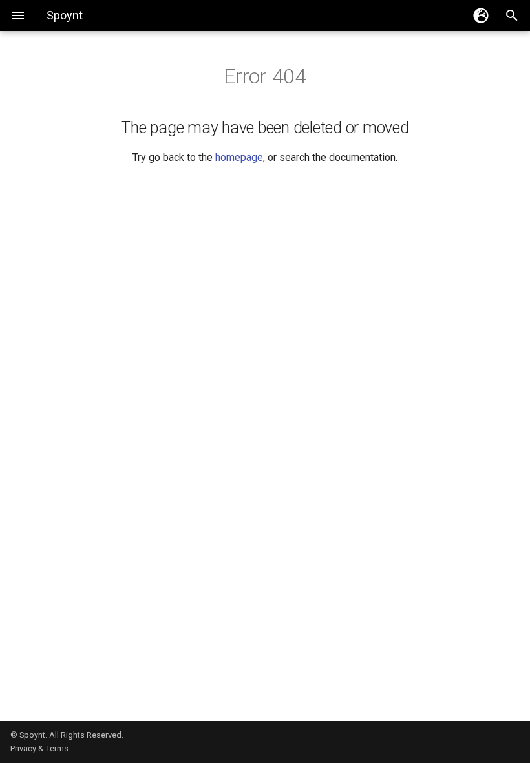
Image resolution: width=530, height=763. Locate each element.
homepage (239, 157)
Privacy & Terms (39, 748)
